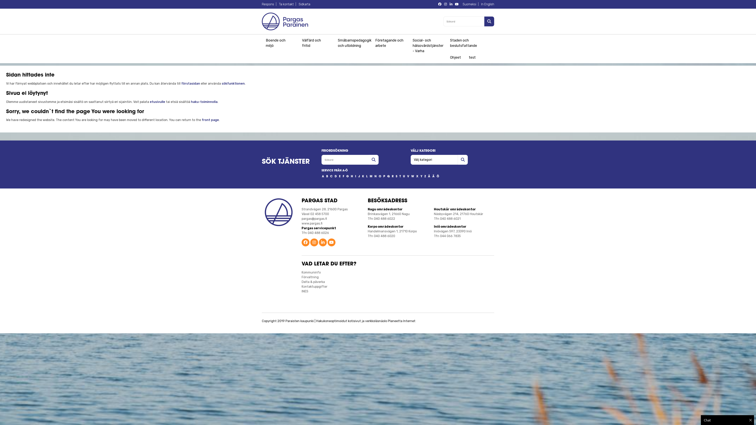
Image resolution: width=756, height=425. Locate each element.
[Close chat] (750, 420)
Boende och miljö (275, 43)
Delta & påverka (313, 282)
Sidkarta (304, 4)
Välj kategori (423, 150)
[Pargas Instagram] (445, 4)
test (472, 57)
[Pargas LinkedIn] (451, 4)
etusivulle (157, 102)
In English (487, 4)
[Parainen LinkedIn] (323, 243)
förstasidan (190, 83)
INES (305, 291)
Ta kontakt (286, 4)
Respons (268, 4)
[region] (727, 420)
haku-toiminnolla (204, 102)
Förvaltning (310, 277)
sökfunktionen (233, 83)
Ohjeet (455, 57)
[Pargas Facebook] (439, 4)
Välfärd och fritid (311, 43)
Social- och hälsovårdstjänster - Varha (428, 45)
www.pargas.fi (312, 223)
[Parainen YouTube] (331, 243)
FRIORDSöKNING (334, 150)
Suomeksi (469, 4)
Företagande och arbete (389, 43)
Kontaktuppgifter (314, 286)
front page (210, 120)
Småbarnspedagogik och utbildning (354, 43)
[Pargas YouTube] (457, 4)
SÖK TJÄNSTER (286, 162)
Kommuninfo (311, 272)
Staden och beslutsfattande (463, 43)
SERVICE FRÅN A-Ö (334, 170)
